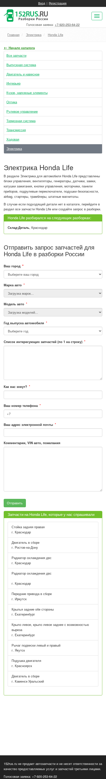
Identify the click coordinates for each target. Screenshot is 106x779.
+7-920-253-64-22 (67, 24)
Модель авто (14, 304)
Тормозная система (20, 120)
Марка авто (13, 285)
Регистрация (58, 3)
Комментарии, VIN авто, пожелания (32, 442)
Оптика (11, 102)
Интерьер (13, 83)
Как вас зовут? (15, 386)
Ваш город (14, 265)
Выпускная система (21, 64)
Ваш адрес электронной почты (28, 424)
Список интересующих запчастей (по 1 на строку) (43, 341)
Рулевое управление (22, 111)
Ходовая (12, 139)
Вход (41, 3)
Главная (13, 34)
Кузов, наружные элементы (27, 92)
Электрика (33, 34)
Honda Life (55, 34)
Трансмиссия (16, 129)
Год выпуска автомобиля (24, 323)
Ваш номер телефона (21, 405)
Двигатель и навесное (22, 74)
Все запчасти (16, 55)
